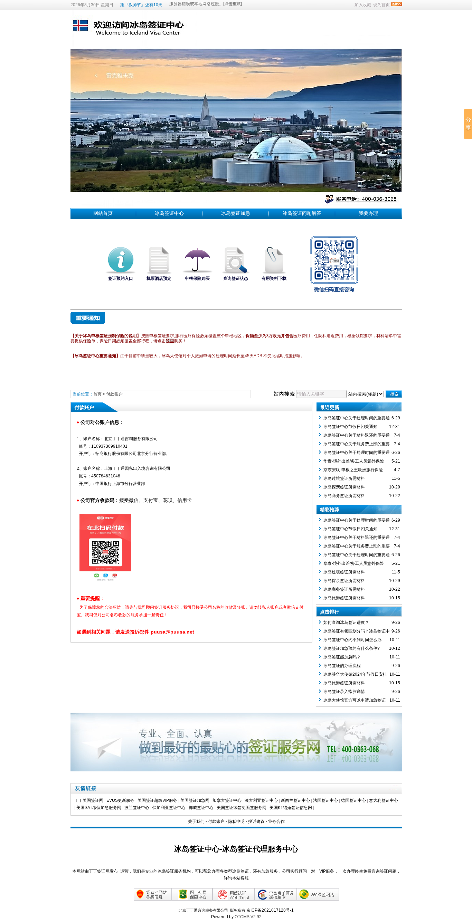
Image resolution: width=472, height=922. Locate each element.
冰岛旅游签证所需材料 (344, 598)
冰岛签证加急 (235, 213)
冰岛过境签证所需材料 (344, 478)
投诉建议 (256, 821)
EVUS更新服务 (120, 800)
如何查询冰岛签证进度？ (346, 622)
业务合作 (276, 821)
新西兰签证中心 (295, 800)
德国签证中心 (353, 800)
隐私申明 (236, 821)
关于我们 (196, 821)
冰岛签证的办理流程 (342, 665)
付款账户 (216, 821)
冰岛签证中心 (169, 213)
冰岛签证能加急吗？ (342, 657)
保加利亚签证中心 (169, 807)
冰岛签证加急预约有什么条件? (351, 648)
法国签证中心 (325, 800)
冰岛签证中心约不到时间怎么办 (352, 639)
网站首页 (103, 213)
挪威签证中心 (201, 807)
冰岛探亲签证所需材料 (344, 487)
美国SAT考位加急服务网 (98, 807)
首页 (97, 394)
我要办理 (368, 213)
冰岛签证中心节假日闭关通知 (350, 426)
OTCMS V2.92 (248, 916)
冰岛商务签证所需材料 (344, 495)
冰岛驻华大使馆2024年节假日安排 (355, 674)
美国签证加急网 (194, 800)
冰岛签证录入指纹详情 (344, 691)
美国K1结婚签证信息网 (291, 807)
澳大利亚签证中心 (261, 800)
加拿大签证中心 (227, 800)
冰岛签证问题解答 (302, 213)
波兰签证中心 (136, 807)
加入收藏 (363, 4)
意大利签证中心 (383, 800)
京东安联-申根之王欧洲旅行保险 (353, 469)
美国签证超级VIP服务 (157, 800)
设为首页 (381, 4)
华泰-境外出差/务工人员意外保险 (353, 461)
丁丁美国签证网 (88, 800)
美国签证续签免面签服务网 (241, 807)
